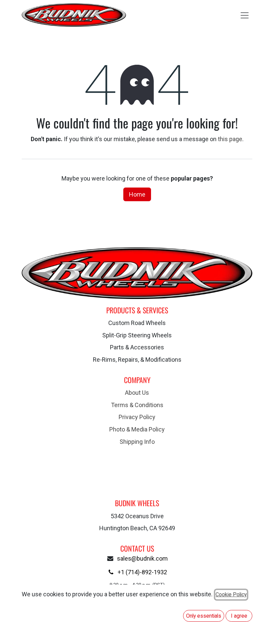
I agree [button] (239, 616)
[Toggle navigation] (244, 15)
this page (230, 138)
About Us (137, 392)
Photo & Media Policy (137, 429)
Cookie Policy (231, 594)
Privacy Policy (137, 416)
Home (137, 194)
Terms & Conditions (137, 404)
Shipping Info (137, 441)
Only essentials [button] (203, 616)
